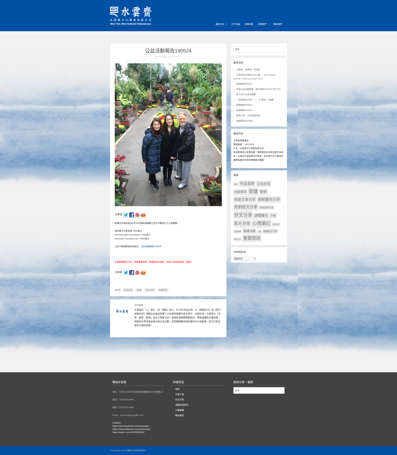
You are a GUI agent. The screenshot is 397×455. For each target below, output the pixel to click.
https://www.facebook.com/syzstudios (130, 426)
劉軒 (263, 192)
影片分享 (242, 223)
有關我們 (262, 24)
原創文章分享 (245, 199)
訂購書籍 (179, 410)
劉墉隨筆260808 (244, 121)
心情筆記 (261, 223)
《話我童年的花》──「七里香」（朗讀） (255, 99)
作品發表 (247, 183)
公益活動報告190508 (151, 246)
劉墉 (139, 290)
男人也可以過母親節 (246, 94)
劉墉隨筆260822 (244, 84)
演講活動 (249, 24)
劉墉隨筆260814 (244, 105)
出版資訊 (240, 192)
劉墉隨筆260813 (244, 110)
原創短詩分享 (267, 207)
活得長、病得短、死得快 (248, 69)
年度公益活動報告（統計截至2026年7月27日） (259, 89)
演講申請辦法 (181, 405)
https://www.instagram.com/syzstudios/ (131, 429)
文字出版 (235, 24)
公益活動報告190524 (168, 51)
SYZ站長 (138, 305)
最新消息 (220, 24)
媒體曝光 (261, 215)
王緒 (259, 231)
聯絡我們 (278, 24)
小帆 (273, 215)
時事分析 (276, 224)
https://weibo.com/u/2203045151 (128, 432)
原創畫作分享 (269, 199)
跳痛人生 (237, 239)
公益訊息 (128, 290)
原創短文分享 (245, 207)
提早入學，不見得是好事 (248, 115)
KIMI (236, 184)
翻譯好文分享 (270, 231)
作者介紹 (179, 394)
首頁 (177, 389)
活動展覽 (237, 231)
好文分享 (150, 290)
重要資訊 (163, 290)
